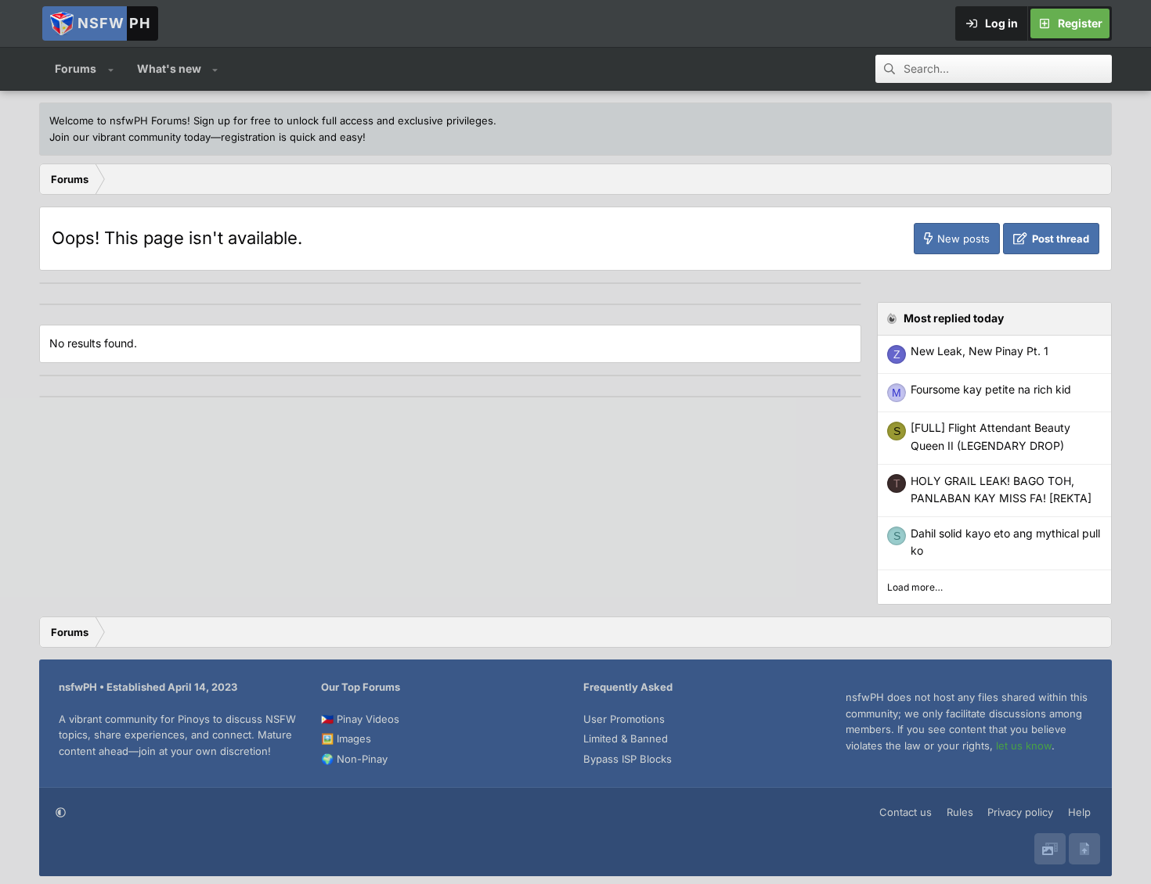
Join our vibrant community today (130, 137)
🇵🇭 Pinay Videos (360, 719)
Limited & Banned (625, 738)
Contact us (905, 812)
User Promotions (624, 719)
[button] (110, 68)
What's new (169, 68)
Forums (75, 68)
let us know (1024, 745)
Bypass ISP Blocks (627, 759)
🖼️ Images (346, 738)
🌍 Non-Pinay (354, 759)
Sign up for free (232, 120)
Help (1079, 812)
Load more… (915, 587)
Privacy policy (1020, 812)
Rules (960, 812)
